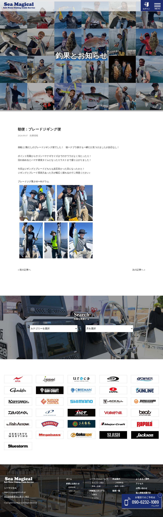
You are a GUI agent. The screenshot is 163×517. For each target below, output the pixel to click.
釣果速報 (71, 487)
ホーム (69, 479)
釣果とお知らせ (73, 483)
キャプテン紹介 (98, 483)
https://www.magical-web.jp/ (15, 492)
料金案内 (116, 479)
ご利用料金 (119, 483)
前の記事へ (25, 270)
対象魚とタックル (97, 491)
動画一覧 (116, 491)
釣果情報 (34, 135)
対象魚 (94, 494)
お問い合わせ (141, 488)
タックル (95, 498)
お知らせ (71, 491)
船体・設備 (96, 486)
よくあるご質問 (142, 479)
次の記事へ (137, 270)
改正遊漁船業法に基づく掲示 (16, 497)
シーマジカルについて (99, 479)
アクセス (139, 483)
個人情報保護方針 (143, 493)
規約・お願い (120, 486)
